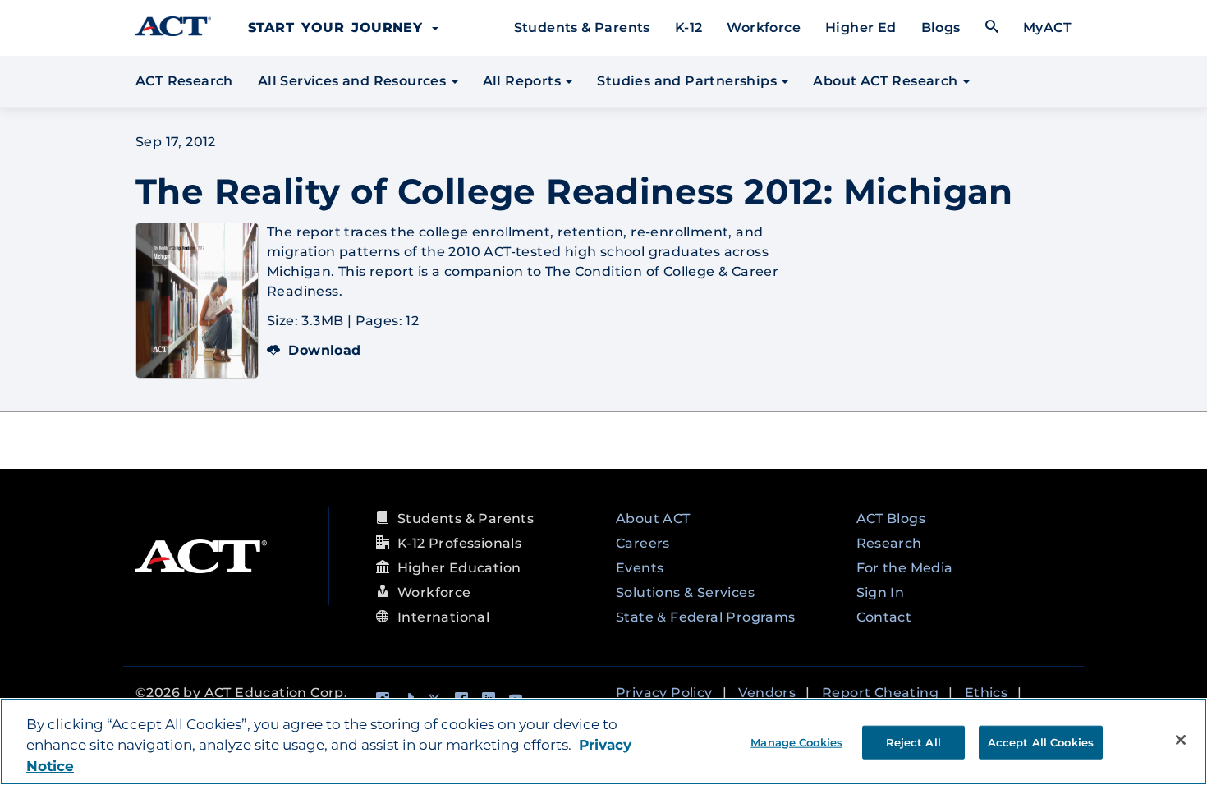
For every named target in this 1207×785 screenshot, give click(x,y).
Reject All (913, 741)
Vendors (767, 692)
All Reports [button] (524, 81)
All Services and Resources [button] (354, 81)
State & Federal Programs (706, 617)
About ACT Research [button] (887, 81)
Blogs (941, 27)
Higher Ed (861, 27)
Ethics (986, 692)
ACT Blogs (891, 518)
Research (889, 543)
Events (639, 568)
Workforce (764, 27)
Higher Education (459, 568)
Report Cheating (880, 692)
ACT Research (184, 81)
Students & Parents (582, 27)
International (443, 617)
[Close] (1181, 740)
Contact (884, 617)
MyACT (1047, 27)
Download (324, 350)
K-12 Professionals (459, 543)
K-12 (689, 27)
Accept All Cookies (1041, 741)
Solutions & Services (685, 592)
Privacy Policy (664, 692)
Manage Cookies (796, 741)
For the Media (904, 568)
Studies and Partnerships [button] (688, 81)
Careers (643, 543)
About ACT (653, 518)
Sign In (880, 592)
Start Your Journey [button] (339, 27)
